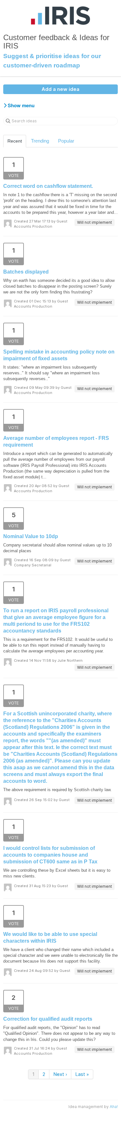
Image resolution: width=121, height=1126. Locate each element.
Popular (66, 141)
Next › (60, 1074)
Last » (82, 1074)
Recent (14, 141)
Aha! (114, 1106)
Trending (40, 141)
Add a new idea (60, 89)
